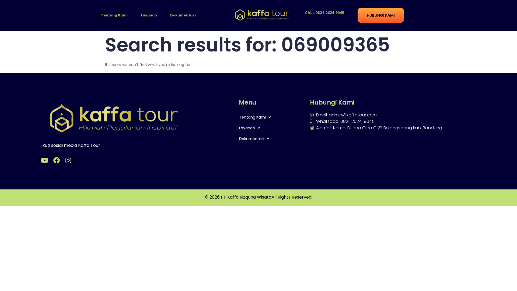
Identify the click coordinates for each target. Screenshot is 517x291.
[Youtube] (44, 160)
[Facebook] (56, 160)
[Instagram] (68, 160)
